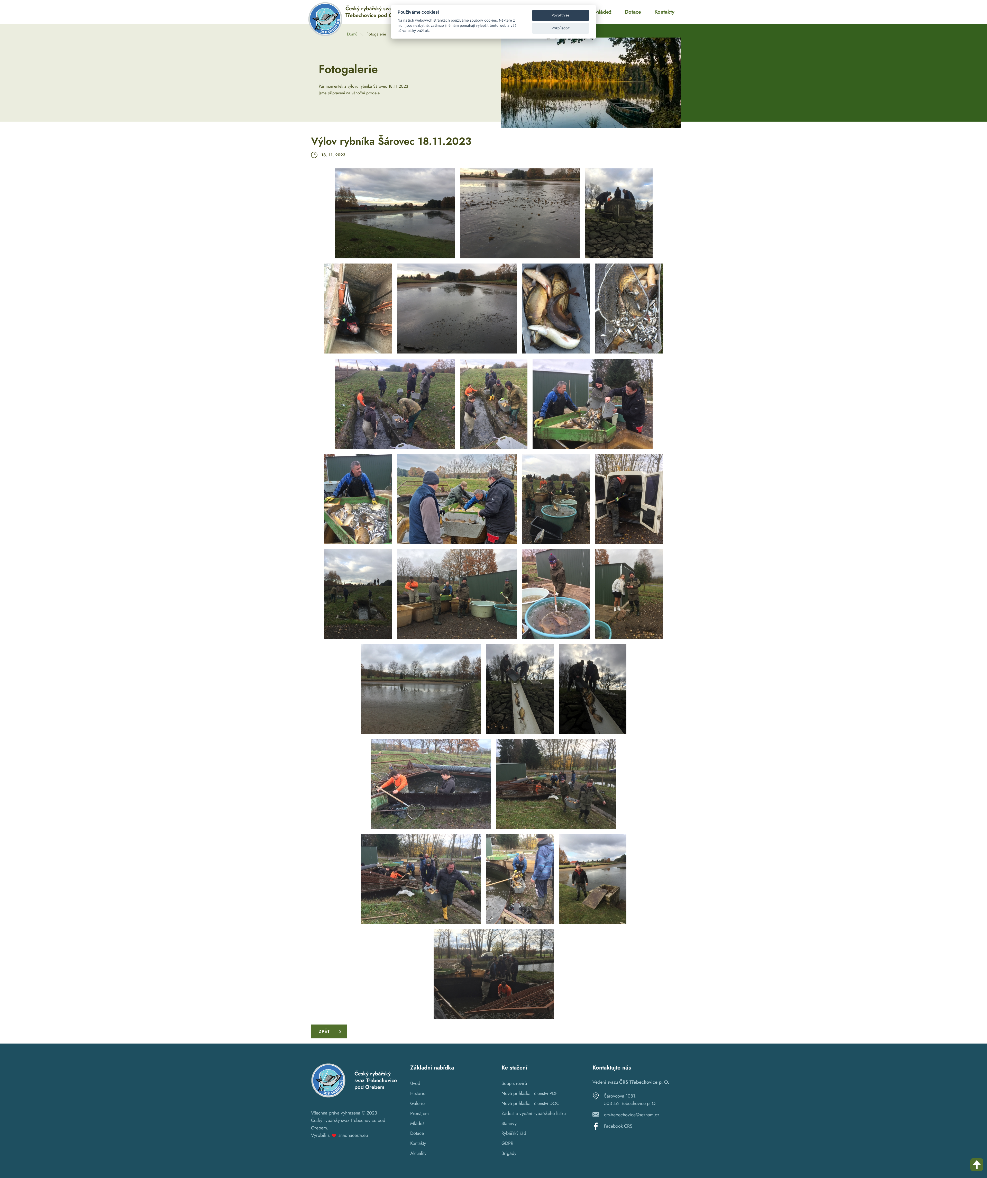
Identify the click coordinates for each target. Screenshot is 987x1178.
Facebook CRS (618, 1126)
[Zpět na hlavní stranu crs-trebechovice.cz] (325, 35)
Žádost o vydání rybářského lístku (533, 1113)
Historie (417, 1093)
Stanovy (509, 1123)
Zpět (324, 1031)
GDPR (507, 1143)
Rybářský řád (513, 1133)
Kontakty (418, 1143)
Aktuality (418, 1153)
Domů (352, 34)
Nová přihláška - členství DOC (530, 1103)
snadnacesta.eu (353, 1135)
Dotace (417, 1133)
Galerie (417, 1103)
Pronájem (419, 1113)
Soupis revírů (514, 1083)
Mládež (417, 1123)
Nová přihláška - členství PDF (529, 1093)
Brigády (508, 1153)
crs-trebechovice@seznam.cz (631, 1114)
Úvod (415, 1083)
